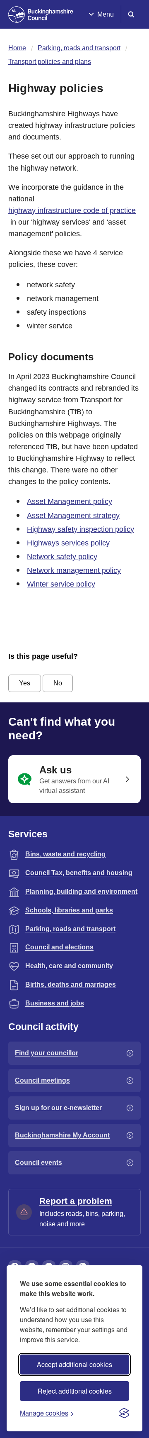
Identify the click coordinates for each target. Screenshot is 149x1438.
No (57, 683)
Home (17, 47)
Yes (24, 683)
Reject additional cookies (75, 1391)
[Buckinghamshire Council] (40, 14)
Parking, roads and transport (79, 47)
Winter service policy (61, 584)
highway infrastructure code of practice (72, 210)
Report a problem (75, 1201)
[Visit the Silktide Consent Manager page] (124, 1413)
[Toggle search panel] (131, 14)
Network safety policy (62, 557)
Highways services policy (68, 543)
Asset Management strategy (73, 515)
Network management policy (74, 570)
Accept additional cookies (74, 1364)
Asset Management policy (69, 501)
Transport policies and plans (49, 61)
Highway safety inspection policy (80, 529)
